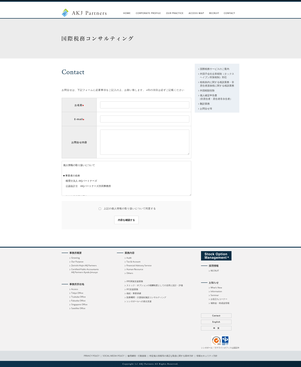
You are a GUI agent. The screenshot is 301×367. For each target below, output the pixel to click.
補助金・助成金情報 (220, 303)
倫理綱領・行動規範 (136, 355)
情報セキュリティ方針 (206, 355)
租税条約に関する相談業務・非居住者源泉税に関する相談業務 (217, 83)
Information (216, 291)
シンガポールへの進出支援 (139, 301)
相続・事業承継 (133, 293)
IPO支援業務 (132, 289)
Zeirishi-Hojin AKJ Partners (84, 265)
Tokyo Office (77, 292)
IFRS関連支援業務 (134, 281)
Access (74, 289)
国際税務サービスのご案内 (214, 68)
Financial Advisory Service (139, 265)
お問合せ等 (206, 108)
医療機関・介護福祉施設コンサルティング (146, 297)
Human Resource (134, 269)
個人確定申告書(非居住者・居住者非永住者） (216, 97)
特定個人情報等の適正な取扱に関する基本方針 (171, 355)
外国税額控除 (207, 90)
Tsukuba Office (78, 296)
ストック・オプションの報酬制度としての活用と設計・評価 (154, 285)
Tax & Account (133, 261)
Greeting (75, 257)
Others (129, 273)
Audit (129, 257)
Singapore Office (79, 304)
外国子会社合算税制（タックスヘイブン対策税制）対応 (217, 75)
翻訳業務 (205, 103)
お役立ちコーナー (219, 299)
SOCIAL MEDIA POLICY (113, 355)
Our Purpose (77, 261)
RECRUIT (215, 270)
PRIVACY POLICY (92, 355)
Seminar (215, 295)
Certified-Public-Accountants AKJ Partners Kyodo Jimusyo (85, 271)
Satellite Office (78, 308)
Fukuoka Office (78, 300)
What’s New (216, 287)
